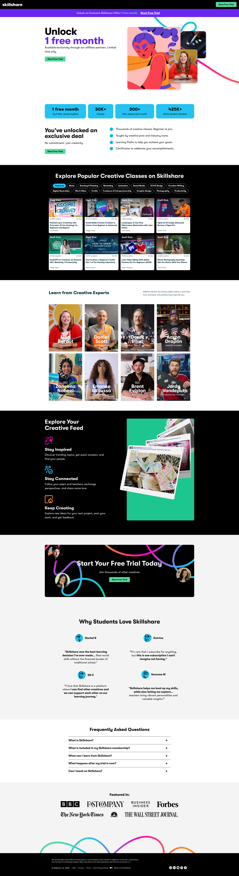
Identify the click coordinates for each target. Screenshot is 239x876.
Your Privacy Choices (101, 868)
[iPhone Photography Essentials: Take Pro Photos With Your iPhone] (173, 252)
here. (129, 862)
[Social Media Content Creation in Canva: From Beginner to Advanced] (102, 215)
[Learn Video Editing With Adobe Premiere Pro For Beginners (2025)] (137, 252)
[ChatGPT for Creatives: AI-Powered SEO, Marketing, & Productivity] (66, 252)
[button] (226, 4)
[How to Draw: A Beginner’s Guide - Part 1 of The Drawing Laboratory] (102, 252)
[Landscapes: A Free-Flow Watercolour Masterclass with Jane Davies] (137, 215)
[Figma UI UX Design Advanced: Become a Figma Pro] (173, 215)
